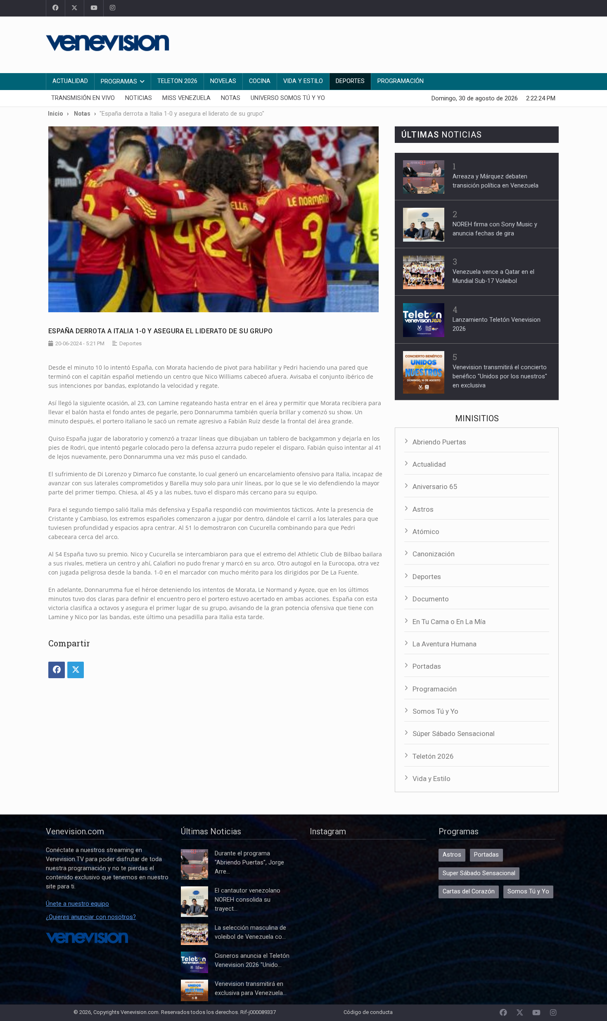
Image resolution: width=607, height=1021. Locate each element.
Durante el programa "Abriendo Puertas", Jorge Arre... (249, 862)
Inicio (55, 113)
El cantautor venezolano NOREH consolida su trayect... (247, 899)
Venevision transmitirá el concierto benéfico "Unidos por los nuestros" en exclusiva (500, 376)
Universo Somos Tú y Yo (288, 98)
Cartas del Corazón (469, 891)
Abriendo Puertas (439, 442)
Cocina (259, 81)
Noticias (138, 98)
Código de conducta (368, 1012)
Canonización (434, 554)
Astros (423, 509)
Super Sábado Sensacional (479, 873)
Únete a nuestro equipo (77, 903)
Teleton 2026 (177, 81)
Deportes (350, 81)
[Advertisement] (411, 43)
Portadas (427, 666)
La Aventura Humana (445, 644)
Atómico (426, 531)
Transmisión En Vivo (83, 98)
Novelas (223, 81)
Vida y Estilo (303, 81)
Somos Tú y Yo (435, 711)
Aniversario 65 (435, 486)
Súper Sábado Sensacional (454, 733)
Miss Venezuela (186, 98)
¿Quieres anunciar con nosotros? (91, 917)
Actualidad (70, 81)
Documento (431, 599)
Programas (119, 81)
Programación (400, 81)
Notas (230, 98)
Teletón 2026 (433, 756)
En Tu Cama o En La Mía (449, 621)
